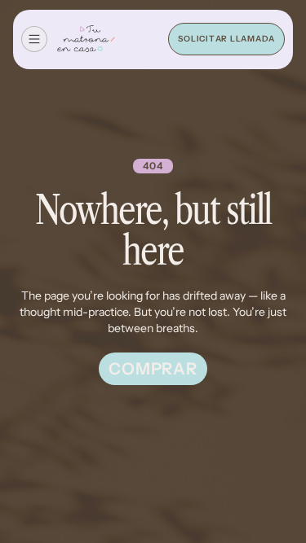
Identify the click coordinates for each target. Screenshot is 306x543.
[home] (86, 40)
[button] (34, 39)
